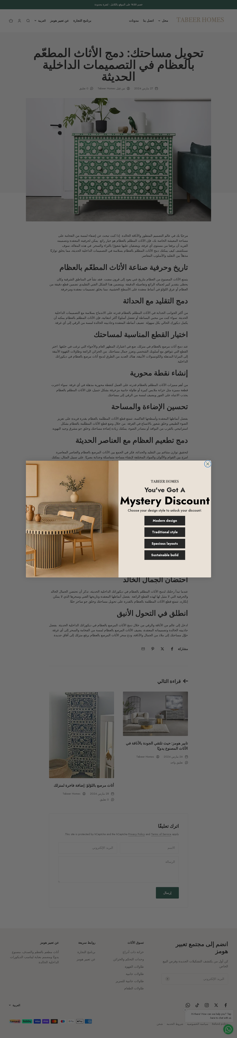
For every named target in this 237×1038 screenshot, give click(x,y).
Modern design (165, 520)
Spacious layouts (165, 543)
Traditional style (165, 532)
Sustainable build (164, 555)
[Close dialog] (207, 464)
